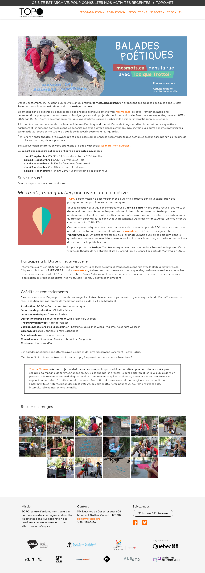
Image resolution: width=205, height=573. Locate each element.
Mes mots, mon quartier (114, 145)
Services (156, 12)
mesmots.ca (123, 112)
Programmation (90, 12)
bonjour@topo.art (88, 519)
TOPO (170, 12)
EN (181, 12)
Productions (138, 12)
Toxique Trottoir (38, 369)
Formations (115, 12)
